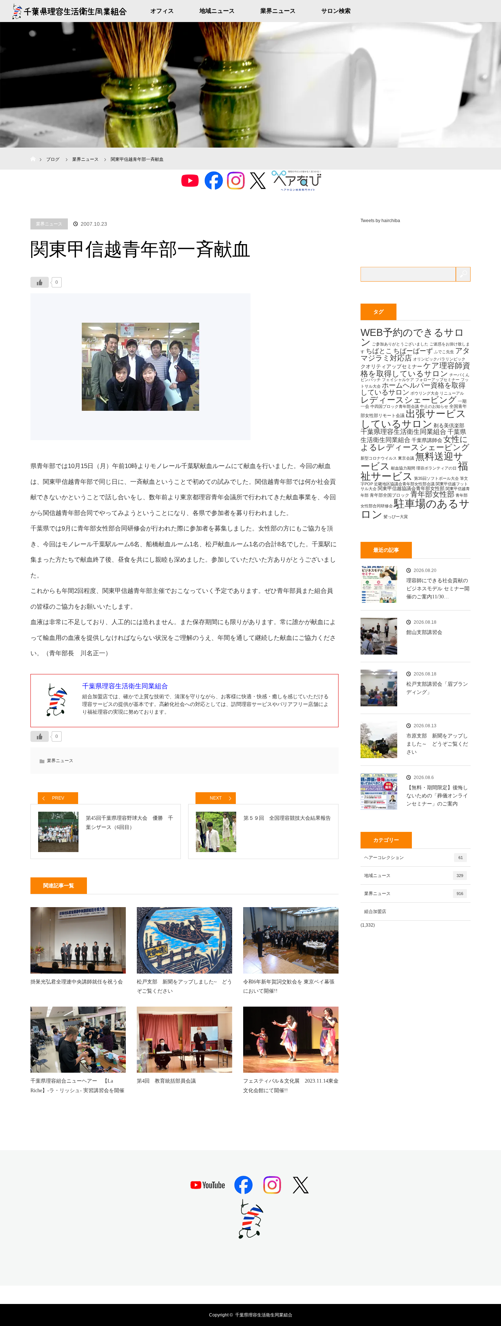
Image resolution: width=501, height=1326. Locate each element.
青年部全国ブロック (389, 495)
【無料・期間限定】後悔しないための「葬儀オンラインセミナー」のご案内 (437, 796)
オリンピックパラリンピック (439, 359)
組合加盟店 (375, 911)
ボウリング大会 (424, 393)
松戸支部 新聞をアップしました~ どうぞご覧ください (184, 986)
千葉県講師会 (427, 440)
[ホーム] (32, 150)
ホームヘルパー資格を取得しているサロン (413, 388)
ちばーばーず (413, 351)
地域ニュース (217, 11)
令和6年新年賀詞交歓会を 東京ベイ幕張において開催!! (288, 986)
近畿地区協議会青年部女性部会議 (404, 484)
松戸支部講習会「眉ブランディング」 (437, 688)
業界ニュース (278, 11)
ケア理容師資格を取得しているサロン (415, 369)
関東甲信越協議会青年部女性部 (411, 488)
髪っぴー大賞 (396, 516)
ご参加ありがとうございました (400, 344)
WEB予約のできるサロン (412, 337)
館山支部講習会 (424, 632)
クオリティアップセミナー (391, 366)
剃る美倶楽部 (449, 425)
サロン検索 (336, 11)
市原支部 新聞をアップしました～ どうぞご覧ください (437, 744)
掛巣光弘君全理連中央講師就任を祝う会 (76, 982)
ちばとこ (379, 351)
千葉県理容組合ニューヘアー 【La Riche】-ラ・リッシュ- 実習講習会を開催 (77, 1085)
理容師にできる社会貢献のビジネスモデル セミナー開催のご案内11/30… (437, 589)
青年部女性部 (432, 494)
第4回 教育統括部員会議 (166, 1081)
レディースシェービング (409, 400)
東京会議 (406, 458)
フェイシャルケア (398, 379)
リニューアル (452, 393)
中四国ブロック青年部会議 (394, 406)
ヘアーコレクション (413, 857)
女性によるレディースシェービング (415, 443)
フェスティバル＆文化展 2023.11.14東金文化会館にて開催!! (291, 1085)
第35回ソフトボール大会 (436, 478)
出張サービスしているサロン (413, 418)
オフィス (162, 11)
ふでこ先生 (444, 351)
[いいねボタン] (39, 282)
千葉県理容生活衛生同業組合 (403, 431)
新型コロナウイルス (379, 458)
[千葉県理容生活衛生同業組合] (250, 1236)
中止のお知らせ (434, 406)
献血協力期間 (403, 468)
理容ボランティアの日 (436, 468)
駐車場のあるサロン (415, 508)
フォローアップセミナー (437, 379)
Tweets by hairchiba (380, 220)
